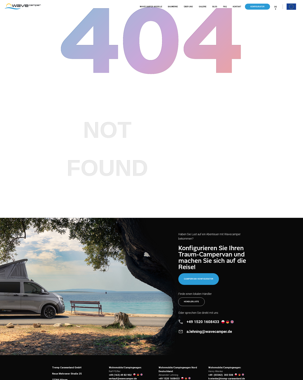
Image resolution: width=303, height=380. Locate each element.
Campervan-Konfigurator (198, 279)
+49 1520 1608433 (169, 378)
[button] (275, 7)
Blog (214, 7)
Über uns (188, 7)
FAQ (225, 7)
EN (275, 18)
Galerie (202, 7)
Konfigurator (257, 7)
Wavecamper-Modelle (151, 7)
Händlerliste (191, 301)
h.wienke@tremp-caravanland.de (226, 378)
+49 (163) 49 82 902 (120, 375)
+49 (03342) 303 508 (220, 375)
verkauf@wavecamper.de (123, 378)
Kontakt (237, 7)
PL (275, 13)
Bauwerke (173, 7)
